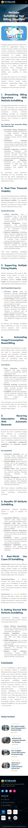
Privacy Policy (7, 805)
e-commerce (17, 594)
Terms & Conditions (9, 802)
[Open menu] (26, 2)
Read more (14, 732)
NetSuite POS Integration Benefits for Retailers (19, 740)
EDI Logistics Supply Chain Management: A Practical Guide (18, 728)
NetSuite (4, 668)
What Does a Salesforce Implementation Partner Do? (16, 765)
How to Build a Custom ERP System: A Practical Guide (18, 752)
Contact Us (6, 799)
